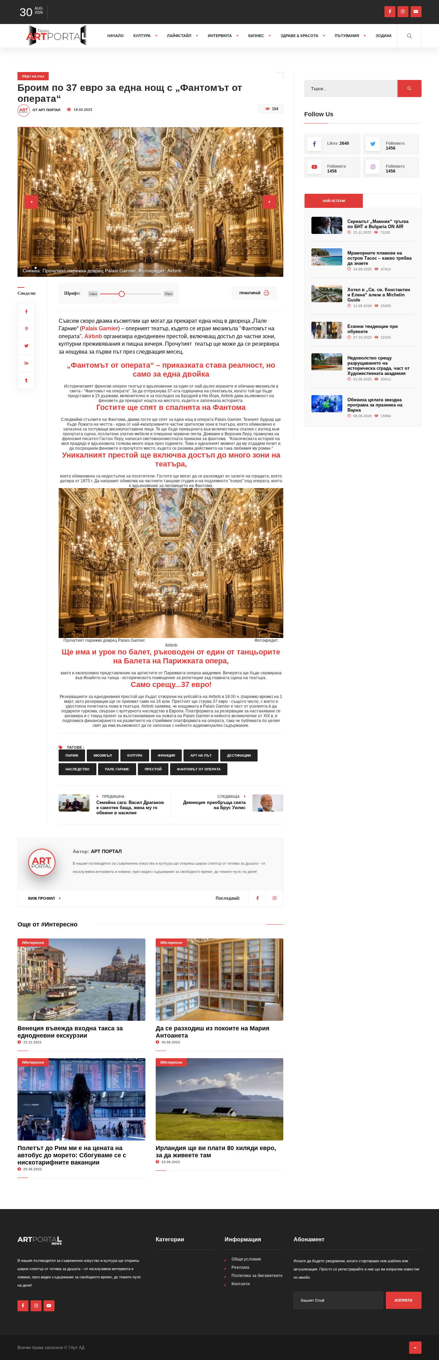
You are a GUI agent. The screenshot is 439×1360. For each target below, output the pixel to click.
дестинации (239, 755)
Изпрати (403, 1300)
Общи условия (246, 1259)
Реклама (240, 1267)
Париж (72, 755)
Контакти (241, 1283)
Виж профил (42, 898)
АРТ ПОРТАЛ (106, 851)
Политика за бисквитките (257, 1275)
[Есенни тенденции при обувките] (326, 330)
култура (134, 755)
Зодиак (384, 36)
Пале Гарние (117, 769)
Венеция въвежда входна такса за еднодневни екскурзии (70, 1032)
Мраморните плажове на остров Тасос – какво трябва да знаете (379, 258)
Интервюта (220, 36)
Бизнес (256, 36)
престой (153, 769)
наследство (78, 769)
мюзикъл (103, 755)
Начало (115, 36)
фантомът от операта (199, 769)
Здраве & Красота (300, 36)
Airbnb (93, 336)
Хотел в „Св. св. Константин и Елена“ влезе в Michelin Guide (378, 295)
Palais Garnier (100, 328)
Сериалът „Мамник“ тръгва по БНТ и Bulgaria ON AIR (377, 224)
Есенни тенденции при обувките (372, 329)
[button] (28, 268)
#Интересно (33, 943)
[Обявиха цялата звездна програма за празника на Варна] (326, 404)
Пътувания (347, 36)
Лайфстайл (179, 36)
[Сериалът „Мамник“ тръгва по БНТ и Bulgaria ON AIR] (326, 225)
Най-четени (334, 201)
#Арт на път (33, 76)
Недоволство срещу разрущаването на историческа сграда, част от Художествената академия (378, 365)
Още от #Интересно (47, 924)
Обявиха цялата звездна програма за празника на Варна (374, 405)
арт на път (201, 755)
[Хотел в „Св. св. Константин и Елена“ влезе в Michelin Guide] (326, 294)
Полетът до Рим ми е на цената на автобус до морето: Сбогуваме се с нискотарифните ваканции (71, 1155)
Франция (166, 755)
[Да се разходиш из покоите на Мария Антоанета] (220, 979)
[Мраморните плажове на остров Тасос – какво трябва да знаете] (326, 257)
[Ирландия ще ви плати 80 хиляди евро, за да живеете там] (220, 1099)
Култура (142, 36)
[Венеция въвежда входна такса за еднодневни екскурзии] (81, 979)
